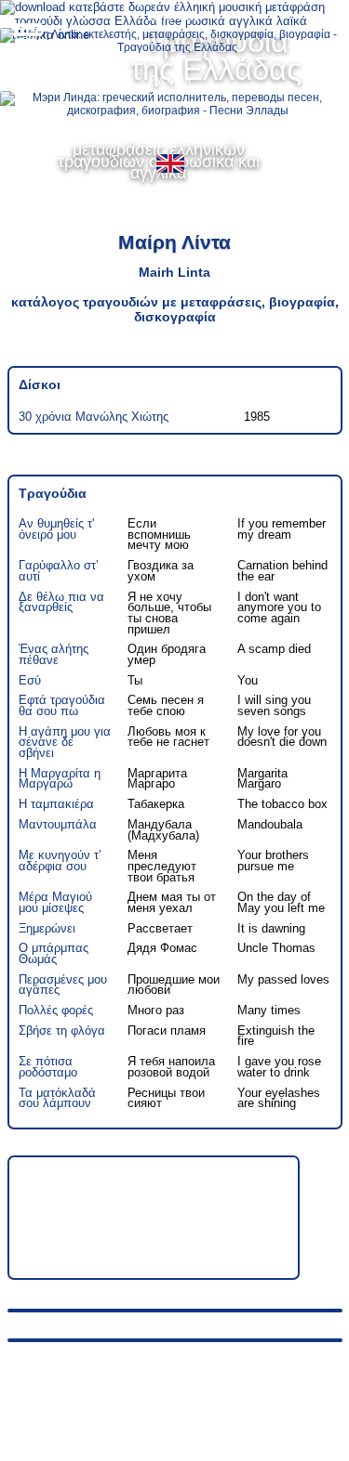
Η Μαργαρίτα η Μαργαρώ (60, 778)
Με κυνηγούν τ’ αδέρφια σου (60, 860)
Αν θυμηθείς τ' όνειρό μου (56, 528)
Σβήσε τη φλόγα (62, 1030)
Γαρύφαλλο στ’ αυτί (59, 570)
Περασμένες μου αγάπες (63, 985)
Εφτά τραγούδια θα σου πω (62, 705)
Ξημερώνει (47, 928)
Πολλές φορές (56, 1010)
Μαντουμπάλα (58, 824)
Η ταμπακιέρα (56, 804)
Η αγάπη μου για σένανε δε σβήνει (65, 742)
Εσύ (30, 680)
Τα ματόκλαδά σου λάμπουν (57, 1098)
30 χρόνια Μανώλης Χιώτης (93, 417)
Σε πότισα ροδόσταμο (48, 1066)
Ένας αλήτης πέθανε (53, 654)
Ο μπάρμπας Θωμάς (53, 953)
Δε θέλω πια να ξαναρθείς (61, 602)
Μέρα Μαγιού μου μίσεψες (55, 902)
